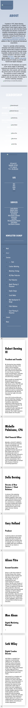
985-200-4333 (15, 169)
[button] (25, 4)
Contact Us (15, 167)
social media (22, 58)
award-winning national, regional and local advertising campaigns (13, 38)
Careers (14, 191)
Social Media (14, 219)
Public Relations (14, 222)
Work (14, 184)
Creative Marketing (14, 208)
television (10, 56)
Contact (14, 187)
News (14, 189)
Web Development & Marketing (14, 220)
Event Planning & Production (14, 224)
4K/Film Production (14, 212)
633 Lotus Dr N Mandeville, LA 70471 (13, 164)
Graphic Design (14, 217)
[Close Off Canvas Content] (2, 339)
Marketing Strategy (14, 210)
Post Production (14, 213)
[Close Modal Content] (2, 417)
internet (12, 58)
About (14, 185)
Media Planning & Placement (14, 215)
